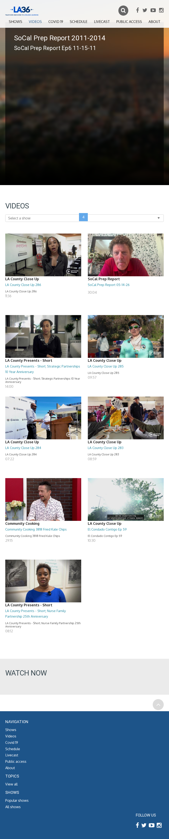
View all (11, 784)
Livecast (102, 21)
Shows (15, 21)
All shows (13, 807)
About (154, 21)
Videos (35, 21)
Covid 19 (55, 21)
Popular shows (17, 800)
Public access (129, 21)
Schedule (78, 21)
